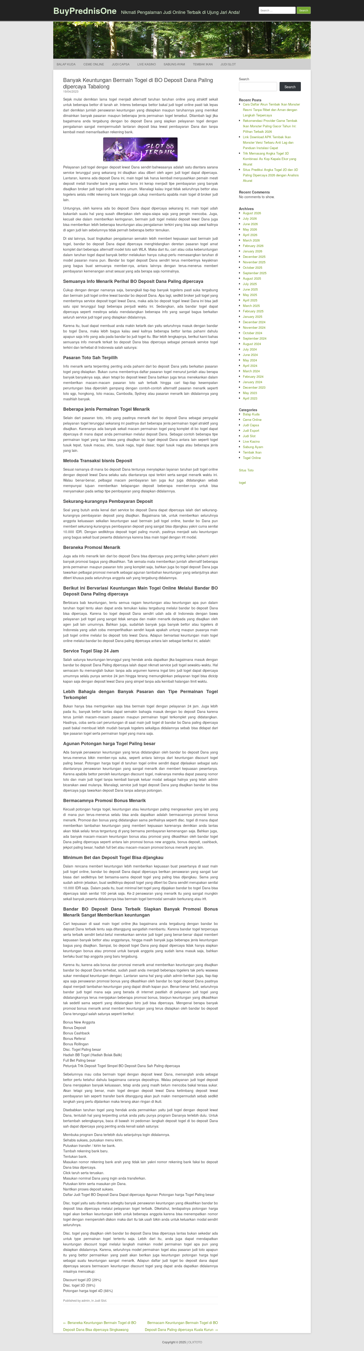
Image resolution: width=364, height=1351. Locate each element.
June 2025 (250, 289)
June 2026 (250, 223)
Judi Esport (251, 430)
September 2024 (254, 338)
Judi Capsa (121, 64)
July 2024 (250, 349)
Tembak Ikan (203, 64)
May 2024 (250, 360)
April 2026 (250, 234)
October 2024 (252, 332)
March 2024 (251, 371)
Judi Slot (100, 1300)
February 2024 (253, 376)
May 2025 (250, 294)
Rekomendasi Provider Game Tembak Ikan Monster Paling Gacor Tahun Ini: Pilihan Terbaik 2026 (270, 126)
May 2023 (250, 392)
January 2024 (252, 381)
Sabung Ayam (174, 64)
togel (242, 482)
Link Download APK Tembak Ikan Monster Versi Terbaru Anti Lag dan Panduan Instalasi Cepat (268, 142)
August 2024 (252, 343)
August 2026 (252, 213)
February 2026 (253, 245)
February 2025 (253, 311)
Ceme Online (93, 64)
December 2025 (254, 256)
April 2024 (250, 365)
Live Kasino (146, 64)
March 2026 (251, 240)
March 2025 (251, 305)
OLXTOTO (195, 1342)
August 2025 (252, 278)
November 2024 (254, 327)
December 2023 (254, 387)
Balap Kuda (66, 64)
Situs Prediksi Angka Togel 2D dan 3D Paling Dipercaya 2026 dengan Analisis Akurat (271, 175)
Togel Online (252, 457)
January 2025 (252, 316)
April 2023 (250, 398)
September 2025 (254, 272)
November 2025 (254, 262)
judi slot (228, 64)
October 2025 (252, 267)
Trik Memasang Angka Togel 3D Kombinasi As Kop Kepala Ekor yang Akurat (269, 158)
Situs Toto (246, 470)
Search (244, 79)
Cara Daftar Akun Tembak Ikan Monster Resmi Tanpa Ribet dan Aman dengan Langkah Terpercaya (271, 109)
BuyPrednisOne (85, 10)
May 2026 (250, 229)
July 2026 (250, 218)
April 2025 (250, 300)
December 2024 (254, 322)
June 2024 (250, 354)
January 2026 (252, 251)
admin (85, 1300)
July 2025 (250, 283)
